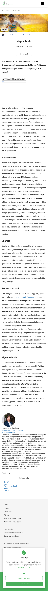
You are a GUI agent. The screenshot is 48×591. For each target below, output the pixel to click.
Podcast (7, 490)
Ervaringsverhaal (10, 486)
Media (6, 484)
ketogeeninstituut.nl (28, 35)
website (7, 432)
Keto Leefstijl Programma (26, 297)
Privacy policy (24, 567)
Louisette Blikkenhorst (12, 35)
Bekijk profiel (18, 430)
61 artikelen (6, 430)
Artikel (6, 488)
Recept (6, 482)
